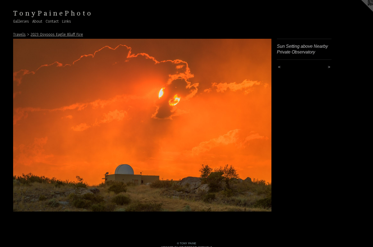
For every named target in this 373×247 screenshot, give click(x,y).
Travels (19, 34)
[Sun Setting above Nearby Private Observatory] (142, 125)
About (37, 21)
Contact (52, 21)
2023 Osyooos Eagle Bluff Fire (57, 34)
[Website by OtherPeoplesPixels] (362, 11)
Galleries (21, 21)
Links (66, 21)
